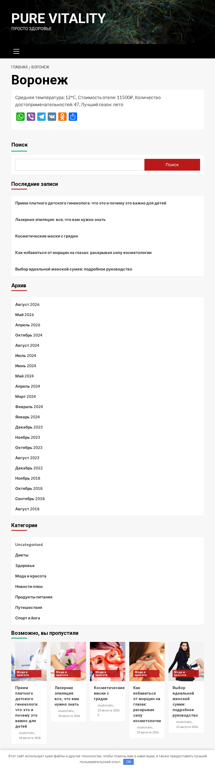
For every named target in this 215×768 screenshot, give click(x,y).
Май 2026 (24, 314)
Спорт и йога (27, 617)
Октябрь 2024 (28, 335)
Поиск (19, 145)
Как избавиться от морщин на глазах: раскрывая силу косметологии (83, 252)
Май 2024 (24, 376)
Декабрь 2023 (29, 427)
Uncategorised (29, 544)
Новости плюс (29, 586)
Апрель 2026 (27, 324)
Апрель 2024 (27, 386)
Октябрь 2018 (28, 488)
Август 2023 (27, 457)
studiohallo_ (27, 733)
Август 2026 (27, 304)
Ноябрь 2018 (27, 478)
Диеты (21, 555)
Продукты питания (33, 596)
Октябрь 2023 (28, 447)
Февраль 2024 (29, 406)
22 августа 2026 (187, 727)
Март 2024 (25, 396)
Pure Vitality (58, 18)
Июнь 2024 (25, 365)
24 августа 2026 (30, 738)
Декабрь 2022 (29, 468)
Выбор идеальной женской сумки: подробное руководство (73, 269)
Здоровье (25, 565)
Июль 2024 (25, 355)
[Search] (198, 50)
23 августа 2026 (108, 710)
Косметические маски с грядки (46, 236)
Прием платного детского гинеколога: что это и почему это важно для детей (90, 203)
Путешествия (28, 607)
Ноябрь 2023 (27, 437)
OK (128, 762)
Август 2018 (27, 508)
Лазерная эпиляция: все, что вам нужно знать (60, 219)
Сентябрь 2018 (30, 498)
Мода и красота (30, 576)
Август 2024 (27, 345)
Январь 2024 (27, 416)
